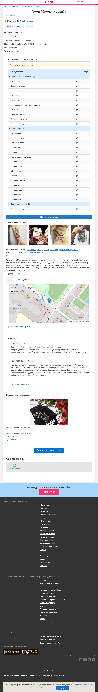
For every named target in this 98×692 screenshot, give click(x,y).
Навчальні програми (48, 612)
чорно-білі (54, 250)
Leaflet (70, 321)
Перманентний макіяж (49, 546)
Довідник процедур (48, 609)
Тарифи (43, 587)
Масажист (45, 508)
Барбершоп (46, 521)
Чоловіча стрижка (47, 537)
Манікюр (43, 566)
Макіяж (43, 550)
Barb (49, 2)
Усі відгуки (15, 384)
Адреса (19, 26)
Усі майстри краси (47, 534)
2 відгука (29, 21)
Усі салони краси (47, 531)
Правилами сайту (47, 688)
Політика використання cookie (52, 600)
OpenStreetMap (80, 321)
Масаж (42, 559)
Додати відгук (26, 384)
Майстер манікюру (49, 515)
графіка (62, 250)
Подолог (44, 527)
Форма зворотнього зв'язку (51, 643)
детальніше (11, 440)
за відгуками (14, 469)
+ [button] (12, 287)
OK (62, 688)
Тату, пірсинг (45, 562)
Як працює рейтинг (48, 596)
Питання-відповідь (47, 603)
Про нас (43, 580)
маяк (76, 250)
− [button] (12, 291)
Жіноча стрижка (46, 540)
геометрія (69, 250)
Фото (28, 26)
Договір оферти (46, 593)
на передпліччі (43, 250)
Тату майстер (47, 518)
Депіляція (44, 556)
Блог (42, 606)
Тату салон (46, 524)
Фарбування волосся (48, 543)
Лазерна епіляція (47, 553)
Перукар (44, 511)
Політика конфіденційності (51, 590)
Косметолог (46, 505)
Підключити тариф (49, 217)
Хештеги (43, 615)
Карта (42, 619)
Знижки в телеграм (48, 622)
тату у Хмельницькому (33, 252)
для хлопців (31, 250)
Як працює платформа (49, 584)
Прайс (9, 26)
